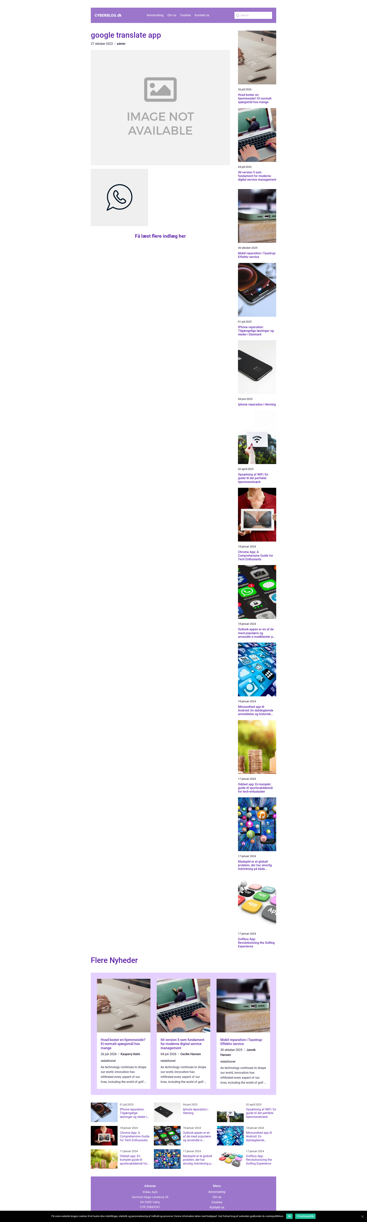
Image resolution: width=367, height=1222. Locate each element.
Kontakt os (202, 15)
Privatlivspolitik (305, 1216)
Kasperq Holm (130, 1054)
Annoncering (155, 15)
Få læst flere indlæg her (160, 236)
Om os (171, 15)
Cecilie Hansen (190, 1054)
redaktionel (108, 1061)
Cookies (185, 15)
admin (121, 44)
